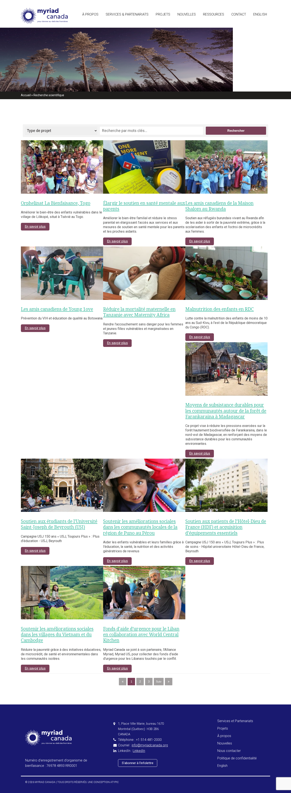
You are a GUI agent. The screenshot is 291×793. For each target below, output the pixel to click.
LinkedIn (139, 751)
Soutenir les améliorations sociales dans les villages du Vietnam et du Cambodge (57, 634)
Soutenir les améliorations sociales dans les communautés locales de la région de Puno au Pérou (140, 527)
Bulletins (183, 38)
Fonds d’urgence (117, 58)
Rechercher (236, 130)
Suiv (158, 681)
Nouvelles (186, 14)
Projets (163, 14)
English (260, 14)
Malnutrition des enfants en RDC (219, 309)
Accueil (26, 95)
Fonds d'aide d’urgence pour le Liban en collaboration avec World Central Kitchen (141, 634)
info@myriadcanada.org (150, 745)
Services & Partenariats (127, 14)
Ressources (213, 14)
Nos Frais (210, 38)
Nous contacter (229, 751)
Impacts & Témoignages (195, 28)
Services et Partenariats (235, 721)
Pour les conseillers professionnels (130, 28)
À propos (90, 14)
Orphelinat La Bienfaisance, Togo (55, 203)
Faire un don (211, 28)
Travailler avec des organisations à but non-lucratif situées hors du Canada (158, 48)
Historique (89, 38)
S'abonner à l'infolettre (137, 763)
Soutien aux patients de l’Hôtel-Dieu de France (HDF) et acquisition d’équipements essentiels (225, 527)
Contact (238, 14)
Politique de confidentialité (237, 758)
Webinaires (211, 48)
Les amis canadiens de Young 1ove (57, 309)
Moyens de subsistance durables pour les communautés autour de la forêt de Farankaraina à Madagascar (225, 410)
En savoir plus (35, 227)
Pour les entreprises (120, 38)
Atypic (114, 782)
